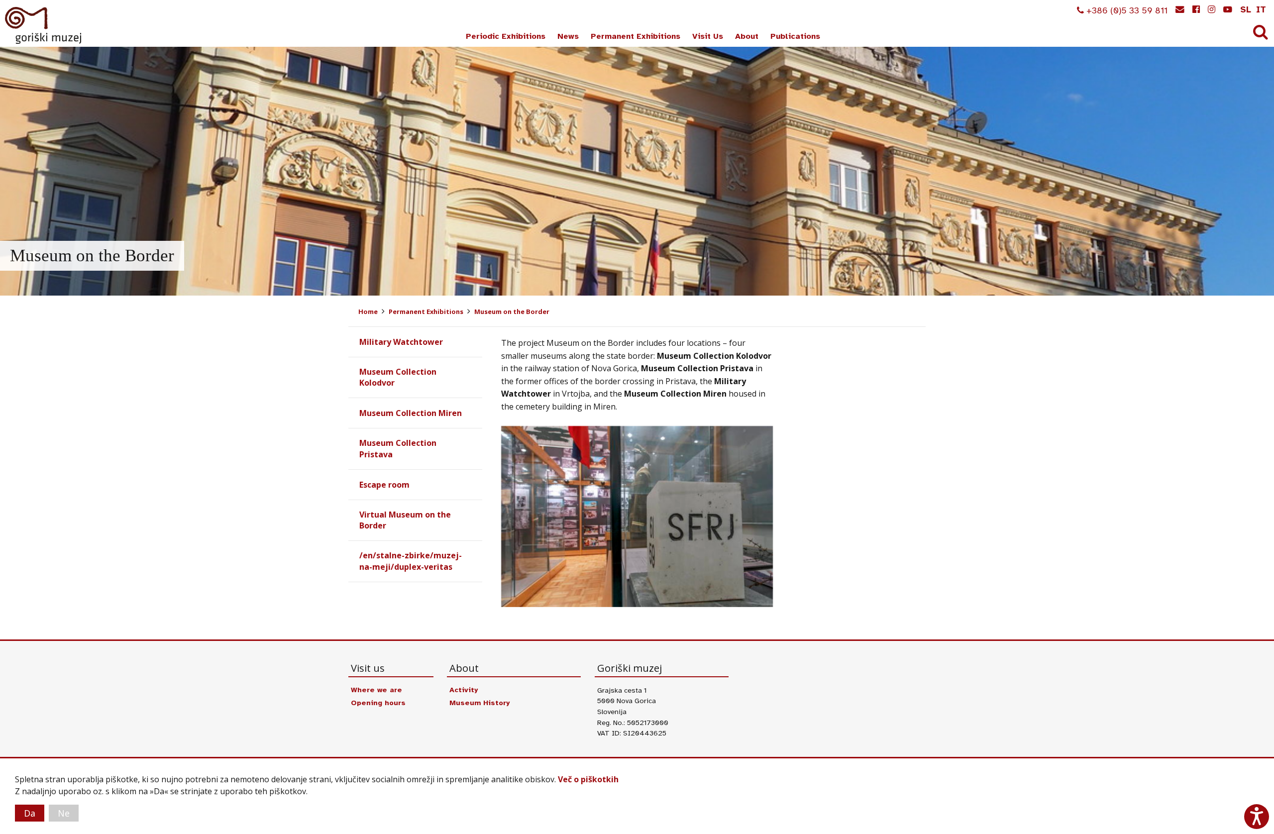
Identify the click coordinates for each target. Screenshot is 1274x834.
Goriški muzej (44, 25)
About (746, 36)
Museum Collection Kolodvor (397, 377)
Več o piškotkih (588, 779)
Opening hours (378, 702)
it (1261, 9)
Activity (463, 689)
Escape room (384, 484)
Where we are (376, 689)
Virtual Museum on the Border (405, 520)
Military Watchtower (401, 341)
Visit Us (707, 36)
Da (29, 813)
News (568, 36)
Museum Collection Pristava (397, 448)
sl (1245, 9)
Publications (795, 36)
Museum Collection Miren (410, 413)
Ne (64, 813)
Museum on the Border (511, 311)
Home (368, 311)
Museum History (479, 702)
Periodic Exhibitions (505, 36)
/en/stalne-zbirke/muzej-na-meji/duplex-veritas (410, 561)
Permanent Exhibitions (635, 36)
